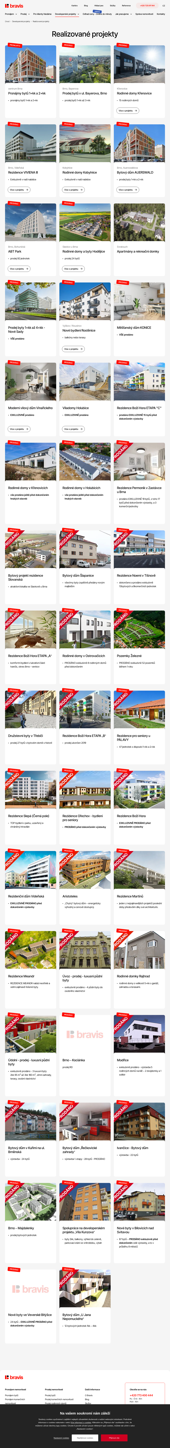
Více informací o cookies (81, 1422)
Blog (87, 1399)
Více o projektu (126, 110)
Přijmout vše (114, 1438)
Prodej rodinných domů (55, 1403)
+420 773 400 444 (141, 1395)
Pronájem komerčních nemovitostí (15, 1401)
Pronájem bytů (11, 1395)
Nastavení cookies (61, 1438)
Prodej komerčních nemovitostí (59, 1399)
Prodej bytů (50, 1395)
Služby (88, 1403)
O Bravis (89, 1395)
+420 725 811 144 (147, 5)
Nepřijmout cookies (85, 1438)
